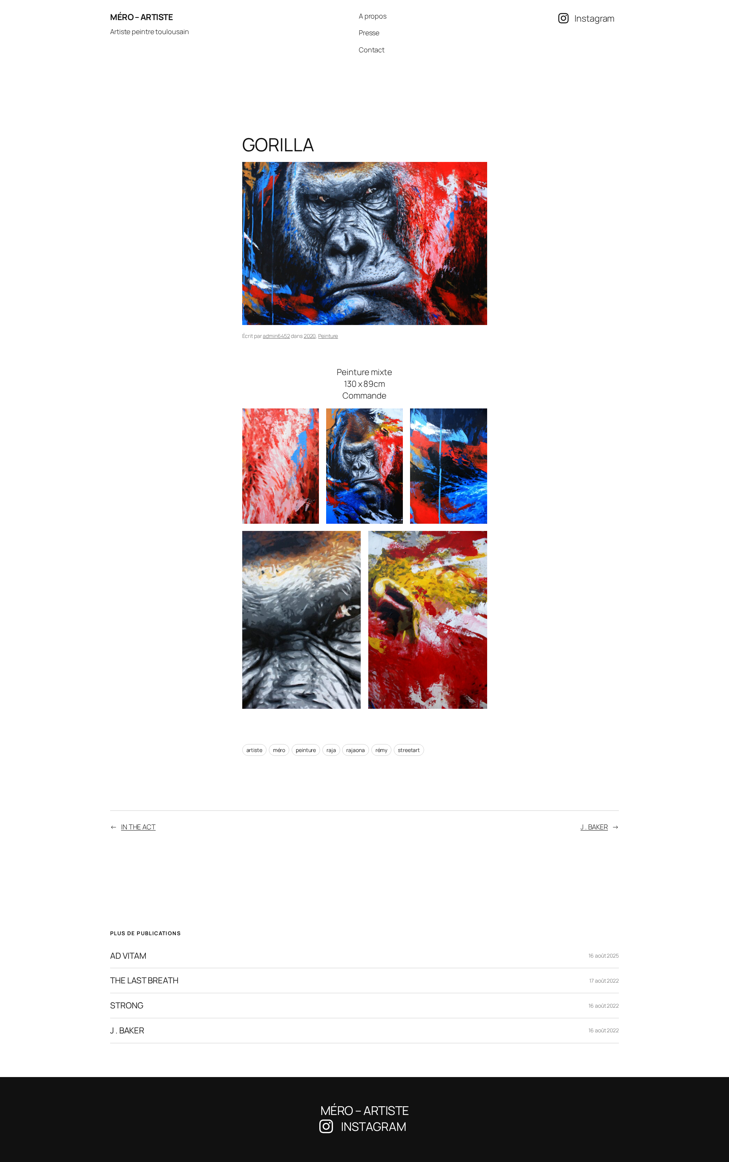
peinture (306, 750)
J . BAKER (594, 826)
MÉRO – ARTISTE (141, 17)
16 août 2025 (604, 955)
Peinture (328, 335)
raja (331, 750)
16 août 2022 (604, 1005)
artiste (254, 750)
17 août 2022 (604, 980)
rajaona (355, 750)
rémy (382, 750)
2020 (310, 335)
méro (279, 750)
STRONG (126, 1005)
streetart (409, 750)
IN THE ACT (138, 826)
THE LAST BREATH (144, 980)
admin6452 (276, 335)
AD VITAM (128, 956)
